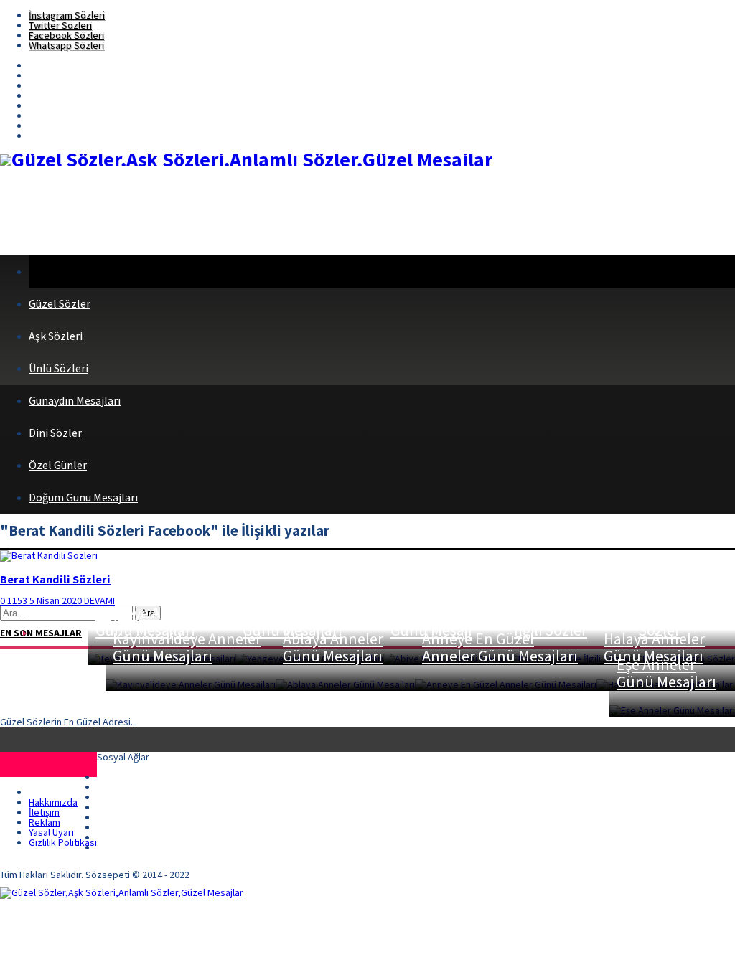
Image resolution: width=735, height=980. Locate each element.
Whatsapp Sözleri (66, 45)
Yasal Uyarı (51, 832)
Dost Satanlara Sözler (670, 612)
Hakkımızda (53, 802)
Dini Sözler (55, 432)
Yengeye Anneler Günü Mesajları (298, 621)
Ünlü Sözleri (58, 368)
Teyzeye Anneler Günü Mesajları (150, 621)
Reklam (44, 822)
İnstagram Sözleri (67, 15)
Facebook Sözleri (66, 35)
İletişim (44, 812)
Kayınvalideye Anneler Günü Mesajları (187, 647)
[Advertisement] (261, 211)
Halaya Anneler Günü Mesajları (654, 647)
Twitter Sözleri (60, 25)
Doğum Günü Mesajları (83, 497)
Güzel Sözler (59, 303)
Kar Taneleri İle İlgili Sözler (564, 621)
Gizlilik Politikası (63, 842)
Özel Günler (58, 465)
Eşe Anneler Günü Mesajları (666, 673)
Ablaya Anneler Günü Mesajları (333, 647)
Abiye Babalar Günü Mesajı (435, 621)
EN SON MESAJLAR (41, 632)
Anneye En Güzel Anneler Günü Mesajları (500, 647)
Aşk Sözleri (56, 336)
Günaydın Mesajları (75, 400)
